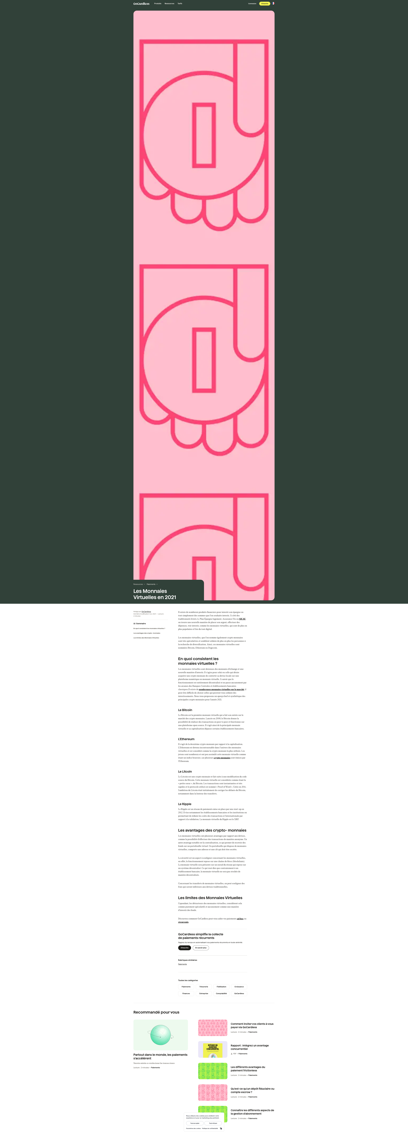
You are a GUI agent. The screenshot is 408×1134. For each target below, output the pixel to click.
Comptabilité (221, 993)
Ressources (169, 3)
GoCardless (146, 612)
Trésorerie (203, 987)
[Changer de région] (273, 3)
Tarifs (180, 3)
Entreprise (203, 993)
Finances (186, 993)
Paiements (151, 584)
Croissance (239, 987)
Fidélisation (221, 987)
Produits (157, 3)
